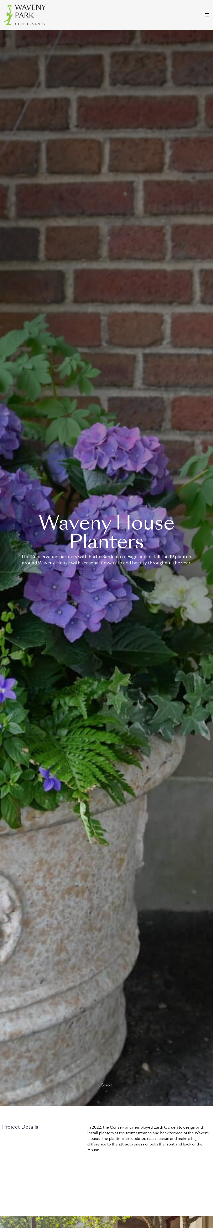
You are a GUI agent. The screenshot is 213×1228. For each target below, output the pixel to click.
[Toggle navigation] (175, 15)
